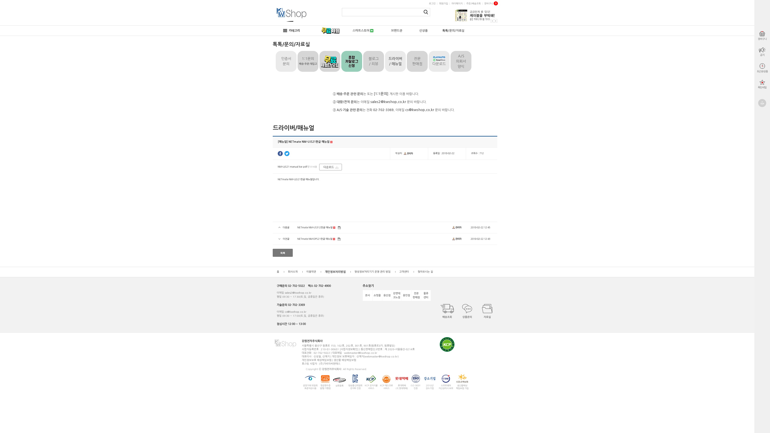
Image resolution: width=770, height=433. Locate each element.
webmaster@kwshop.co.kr (360, 353)
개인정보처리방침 (335, 271)
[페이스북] (280, 153)
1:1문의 (308, 61)
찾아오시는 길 (425, 271)
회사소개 (293, 271)
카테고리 (293, 30)
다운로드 (439, 64)
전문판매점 (417, 61)
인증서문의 (286, 61)
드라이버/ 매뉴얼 (395, 61)
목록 (282, 253)
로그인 (432, 3)
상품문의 (467, 317)
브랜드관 (396, 30)
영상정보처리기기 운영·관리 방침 (372, 271)
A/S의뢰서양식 (461, 61)
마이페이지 (457, 3)
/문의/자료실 (453, 30)
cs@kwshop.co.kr (419, 110)
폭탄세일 (762, 87)
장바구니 (490, 3)
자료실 (487, 317)
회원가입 (443, 3)
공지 (762, 55)
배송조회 (447, 317)
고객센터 (404, 271)
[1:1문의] (381, 94)
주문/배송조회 (473, 3)
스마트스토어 (361, 30)
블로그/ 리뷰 (374, 61)
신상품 (423, 30)
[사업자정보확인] (349, 349)
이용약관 (311, 271)
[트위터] (287, 153)
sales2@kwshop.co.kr (388, 102)
